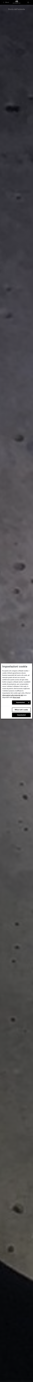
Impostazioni (20, 702)
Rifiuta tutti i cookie (21, 710)
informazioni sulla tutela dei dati (12, 695)
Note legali (16, 697)
